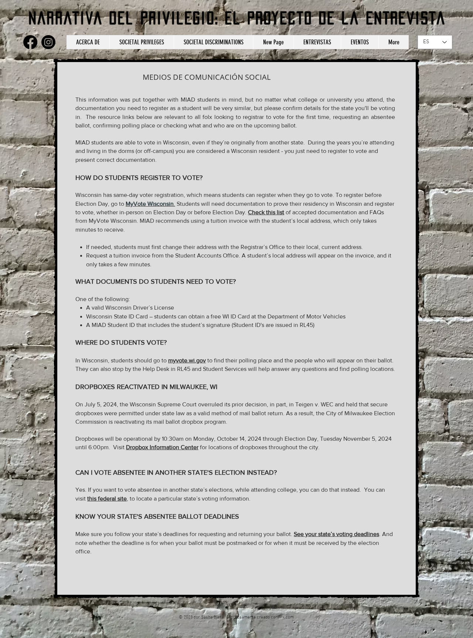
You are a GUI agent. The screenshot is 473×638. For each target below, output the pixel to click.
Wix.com (286, 617)
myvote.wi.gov (187, 360)
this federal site (107, 498)
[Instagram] (48, 42)
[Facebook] (30, 42)
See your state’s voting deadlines (336, 534)
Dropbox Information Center (162, 447)
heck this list (268, 212)
